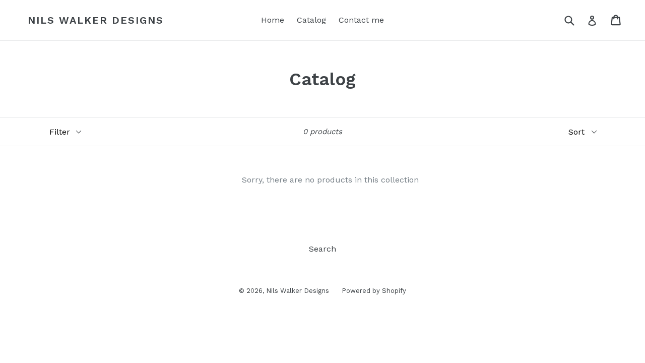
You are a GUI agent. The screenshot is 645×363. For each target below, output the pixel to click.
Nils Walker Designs (96, 20)
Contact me (361, 20)
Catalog (311, 20)
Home (272, 20)
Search (322, 249)
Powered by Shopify (374, 290)
